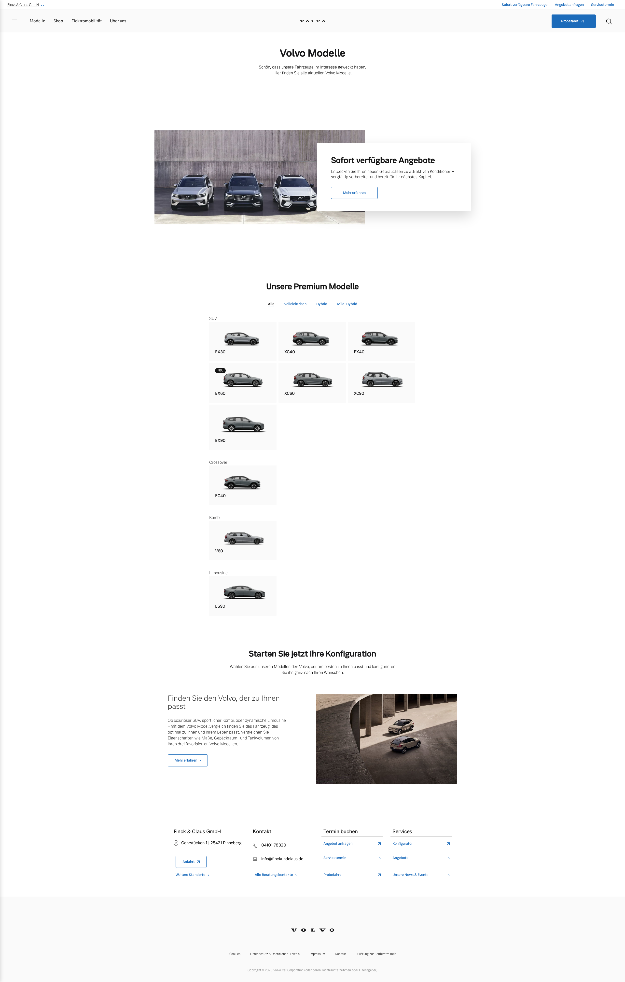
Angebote (400, 858)
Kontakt (340, 954)
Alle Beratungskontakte (274, 875)
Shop (58, 21)
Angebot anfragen (569, 4)
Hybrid (321, 304)
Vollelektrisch (295, 304)
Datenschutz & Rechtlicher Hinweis (275, 954)
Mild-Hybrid (347, 304)
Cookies (235, 954)
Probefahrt (570, 21)
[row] (243, 341)
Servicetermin (602, 4)
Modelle (37, 21)
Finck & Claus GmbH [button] (23, 4)
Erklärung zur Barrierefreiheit (376, 954)
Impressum (317, 954)
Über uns (118, 21)
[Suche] (609, 21)
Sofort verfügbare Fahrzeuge (524, 4)
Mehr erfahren (354, 193)
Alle (271, 304)
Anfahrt (188, 861)
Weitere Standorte (190, 875)
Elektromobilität (86, 21)
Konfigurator (402, 844)
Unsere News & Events (410, 875)
